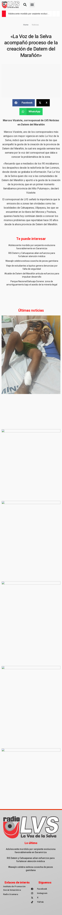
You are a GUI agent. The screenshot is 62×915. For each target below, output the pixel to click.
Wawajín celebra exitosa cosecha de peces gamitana (31, 261)
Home (25, 25)
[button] (25, 4)
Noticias (35, 25)
